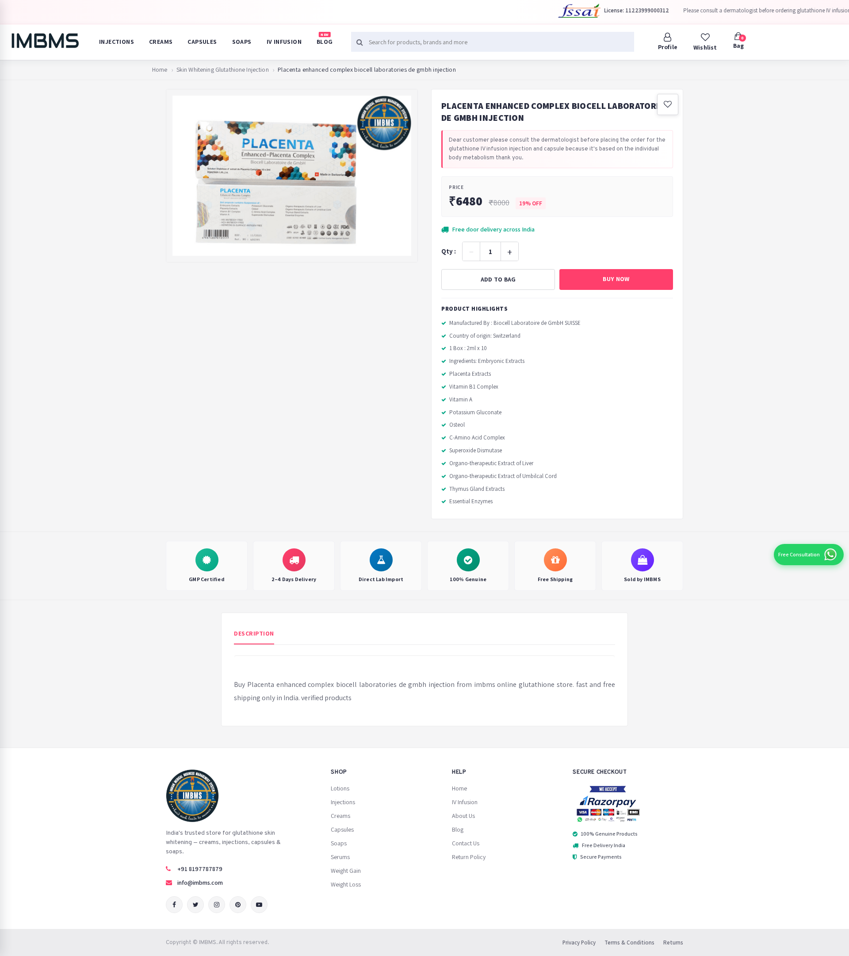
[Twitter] (195, 904)
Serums (340, 857)
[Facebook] (174, 904)
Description (254, 633)
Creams (160, 42)
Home (160, 69)
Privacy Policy (579, 942)
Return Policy (469, 857)
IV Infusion (284, 42)
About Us (463, 816)
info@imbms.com (200, 883)
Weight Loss (346, 884)
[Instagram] (216, 904)
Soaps (242, 42)
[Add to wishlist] (667, 104)
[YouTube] (259, 904)
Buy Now (616, 279)
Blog (325, 39)
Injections (116, 42)
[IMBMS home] (45, 41)
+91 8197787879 (199, 869)
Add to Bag (498, 279)
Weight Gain (346, 871)
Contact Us (465, 843)
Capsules (202, 42)
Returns (673, 942)
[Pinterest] (237, 904)
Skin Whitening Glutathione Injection (222, 69)
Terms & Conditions (629, 942)
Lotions (340, 788)
